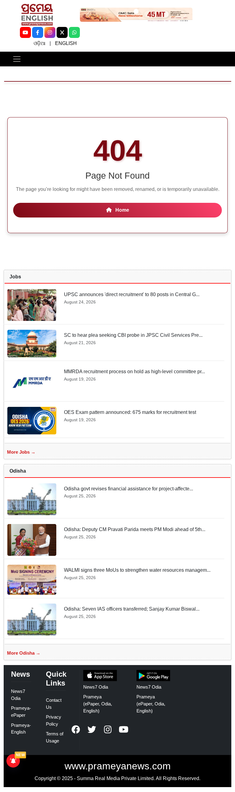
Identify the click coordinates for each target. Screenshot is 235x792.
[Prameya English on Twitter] (91, 729)
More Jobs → (21, 452)
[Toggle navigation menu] (17, 59)
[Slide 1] (136, 11)
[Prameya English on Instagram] (107, 729)
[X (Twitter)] (62, 32)
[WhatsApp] (74, 32)
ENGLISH (66, 43)
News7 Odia (95, 687)
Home (121, 210)
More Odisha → (23, 653)
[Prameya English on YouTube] (123, 729)
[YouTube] (25, 32)
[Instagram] (49, 32)
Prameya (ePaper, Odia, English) (97, 703)
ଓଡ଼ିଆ (39, 43)
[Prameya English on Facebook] (75, 729)
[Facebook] (37, 32)
